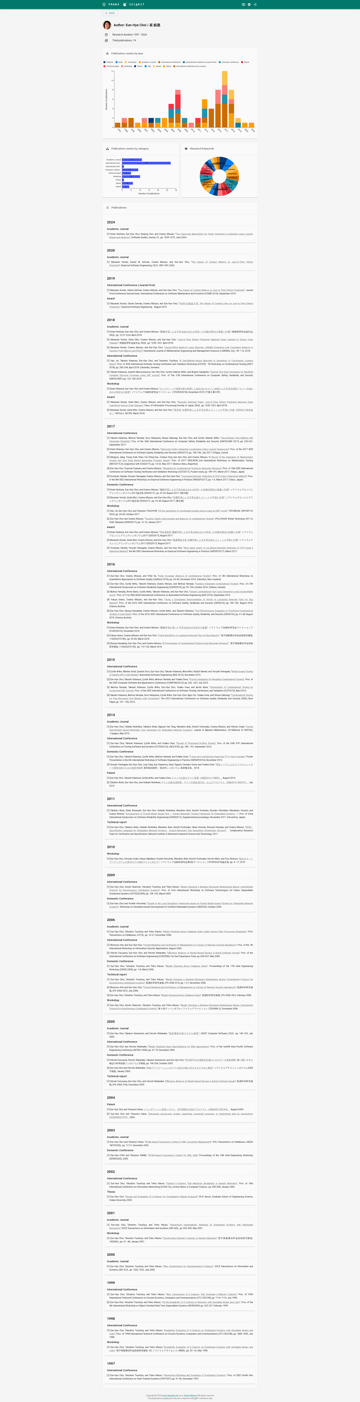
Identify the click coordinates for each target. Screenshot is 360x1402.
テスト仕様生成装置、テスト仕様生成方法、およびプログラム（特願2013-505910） (204, 782)
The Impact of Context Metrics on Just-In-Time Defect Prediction (211, 290)
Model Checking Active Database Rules (186, 966)
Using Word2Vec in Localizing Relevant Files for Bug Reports (188, 635)
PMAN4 (114, 4)
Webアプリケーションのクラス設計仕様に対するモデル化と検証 (179, 1068)
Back (112, 13)
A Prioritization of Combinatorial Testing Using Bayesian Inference (196, 643)
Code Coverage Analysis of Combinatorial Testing (184, 576)
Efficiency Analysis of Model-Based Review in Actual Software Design (203, 953)
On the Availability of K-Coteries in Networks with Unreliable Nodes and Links (201, 1302)
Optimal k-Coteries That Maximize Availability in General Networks (202, 1183)
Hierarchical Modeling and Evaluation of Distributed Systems (194, 1375)
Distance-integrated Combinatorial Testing (216, 583)
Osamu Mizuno (190, 1395)
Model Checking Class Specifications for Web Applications (178, 1046)
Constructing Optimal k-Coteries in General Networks (189, 1238)
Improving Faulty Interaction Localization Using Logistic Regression (194, 449)
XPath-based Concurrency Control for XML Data (173, 1155)
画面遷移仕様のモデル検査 (183, 1033)
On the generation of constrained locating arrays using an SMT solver (193, 511)
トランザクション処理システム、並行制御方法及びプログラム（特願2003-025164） (186, 1109)
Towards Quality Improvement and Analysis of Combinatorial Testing (179, 518)
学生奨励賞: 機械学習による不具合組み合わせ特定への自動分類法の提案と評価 (200, 532)
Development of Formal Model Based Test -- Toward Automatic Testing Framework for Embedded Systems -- (181, 813)
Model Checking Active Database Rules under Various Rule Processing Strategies (204, 931)
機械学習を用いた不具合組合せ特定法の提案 (183, 627)
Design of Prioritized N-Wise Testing (196, 743)
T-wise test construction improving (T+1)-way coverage (217, 756)
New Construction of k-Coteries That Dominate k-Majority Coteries (201, 1294)
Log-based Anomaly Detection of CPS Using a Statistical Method (214, 476)
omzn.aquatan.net (170, 1395)
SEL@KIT (137, 4)
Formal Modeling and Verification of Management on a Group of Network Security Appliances (190, 945)
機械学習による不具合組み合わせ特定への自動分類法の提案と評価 (195, 331)
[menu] (104, 4)
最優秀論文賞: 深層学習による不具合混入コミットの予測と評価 (205, 540)
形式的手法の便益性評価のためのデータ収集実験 (210, 1060)
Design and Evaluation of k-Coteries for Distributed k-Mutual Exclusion (161, 1196)
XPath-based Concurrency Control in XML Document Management (178, 1142)
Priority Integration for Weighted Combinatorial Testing (216, 679)
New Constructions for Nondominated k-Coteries (188, 1266)
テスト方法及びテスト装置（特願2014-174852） (196, 778)
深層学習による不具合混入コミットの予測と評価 (198, 497)
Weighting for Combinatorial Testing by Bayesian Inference (192, 468)
